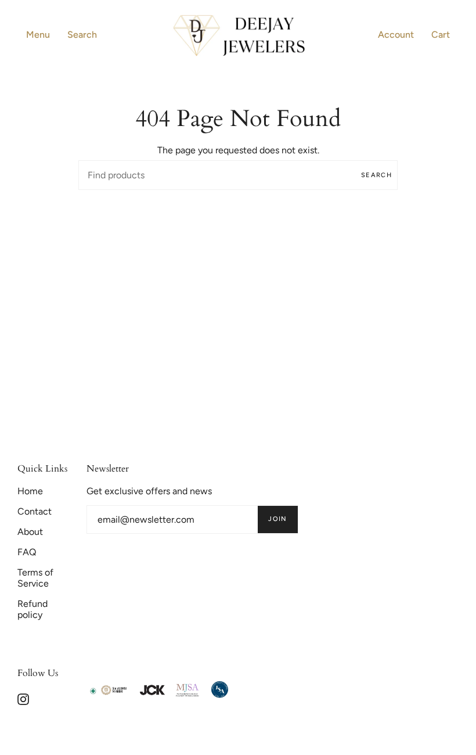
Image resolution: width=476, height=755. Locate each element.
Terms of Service (35, 578)
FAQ (26, 552)
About (30, 531)
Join (277, 519)
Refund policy (32, 609)
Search (376, 175)
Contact (34, 511)
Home (30, 491)
